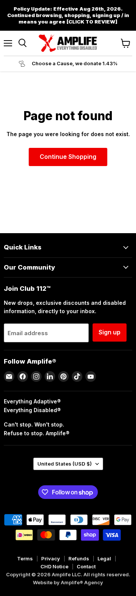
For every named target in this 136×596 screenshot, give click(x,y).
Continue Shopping (68, 156)
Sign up (110, 332)
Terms (25, 558)
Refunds (78, 558)
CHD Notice (54, 566)
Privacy (50, 558)
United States (64, 464)
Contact (86, 566)
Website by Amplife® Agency (68, 582)
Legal (104, 558)
